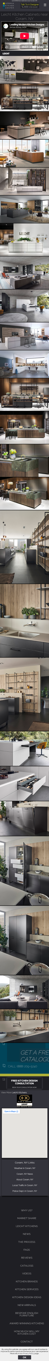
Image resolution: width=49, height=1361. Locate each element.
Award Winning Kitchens (27, 1323)
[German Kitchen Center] (8, 8)
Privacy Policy (28, 1353)
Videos (26, 1273)
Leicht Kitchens (19, 1092)
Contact (27, 1341)
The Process (26, 1241)
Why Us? (26, 1210)
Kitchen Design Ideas (26, 1297)
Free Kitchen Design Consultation (24, 1082)
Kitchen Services (27, 1289)
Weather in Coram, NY (24, 1168)
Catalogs (26, 1265)
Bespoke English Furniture (26, 1314)
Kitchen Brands (27, 1281)
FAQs (27, 1249)
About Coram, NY (24, 1179)
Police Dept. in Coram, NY (24, 1191)
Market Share (26, 1218)
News (27, 1233)
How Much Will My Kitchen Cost (26, 1332)
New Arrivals (27, 1305)
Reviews (26, 1257)
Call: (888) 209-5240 (22, 1066)
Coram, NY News (25, 1174)
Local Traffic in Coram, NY (24, 1185)
